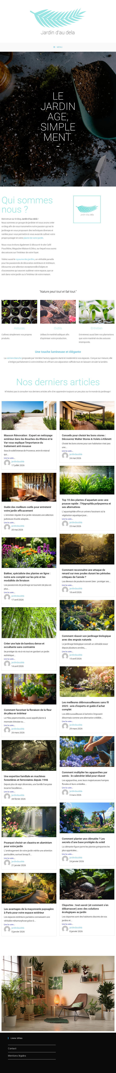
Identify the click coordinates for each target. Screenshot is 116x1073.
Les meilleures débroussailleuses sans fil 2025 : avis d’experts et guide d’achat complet (85, 706)
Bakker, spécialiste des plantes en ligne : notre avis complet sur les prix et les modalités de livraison (27, 577)
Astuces (19, 328)
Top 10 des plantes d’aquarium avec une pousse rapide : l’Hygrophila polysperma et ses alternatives (86, 503)
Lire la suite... (9, 458)
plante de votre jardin (33, 238)
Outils (58, 328)
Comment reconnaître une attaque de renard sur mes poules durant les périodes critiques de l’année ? (86, 573)
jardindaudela (17, 461)
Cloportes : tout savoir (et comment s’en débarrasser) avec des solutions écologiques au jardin (85, 909)
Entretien (96, 328)
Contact (12, 1048)
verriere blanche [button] (14, 358)
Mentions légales (17, 1055)
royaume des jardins (25, 259)
